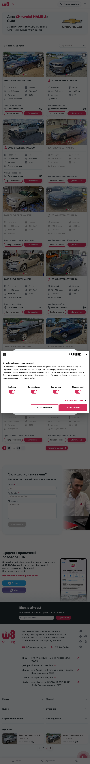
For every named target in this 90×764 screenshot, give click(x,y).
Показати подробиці (74, 400)
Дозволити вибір (44, 408)
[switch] (34, 392)
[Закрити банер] (86, 354)
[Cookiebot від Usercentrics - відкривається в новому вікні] (71, 354)
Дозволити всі (73, 408)
